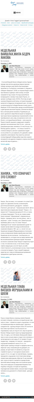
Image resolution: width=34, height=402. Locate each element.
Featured (3, 23)
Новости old (23, 25)
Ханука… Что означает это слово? (16, 175)
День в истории (15, 23)
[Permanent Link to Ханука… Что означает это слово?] (17, 170)
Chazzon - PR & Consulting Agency (20, 397)
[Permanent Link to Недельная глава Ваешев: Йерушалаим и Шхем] (17, 283)
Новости (16, 25)
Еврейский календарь (28, 23)
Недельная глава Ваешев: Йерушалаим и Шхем (16, 290)
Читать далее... (5, 144)
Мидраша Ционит (7, 25)
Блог (8, 23)
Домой (7, 21)
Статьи (30, 25)
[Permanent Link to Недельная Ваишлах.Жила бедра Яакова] (17, 47)
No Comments (5, 61)
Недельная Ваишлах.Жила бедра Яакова (15, 54)
